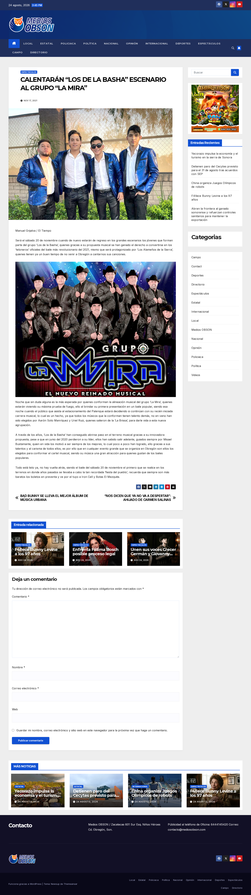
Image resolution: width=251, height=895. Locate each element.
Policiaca (68, 43)
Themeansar (70, 884)
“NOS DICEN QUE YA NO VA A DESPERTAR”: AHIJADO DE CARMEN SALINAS (137, 498)
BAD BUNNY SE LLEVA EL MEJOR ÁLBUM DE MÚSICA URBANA (54, 498)
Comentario (20, 596)
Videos (195, 375)
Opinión (132, 43)
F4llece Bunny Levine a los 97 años (36, 551)
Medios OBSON (201, 329)
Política (89, 43)
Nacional (111, 43)
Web (15, 709)
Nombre (18, 667)
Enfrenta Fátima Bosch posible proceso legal (95, 551)
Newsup (55, 884)
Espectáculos (209, 43)
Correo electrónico (25, 688)
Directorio (39, 52)
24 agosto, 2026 (28, 801)
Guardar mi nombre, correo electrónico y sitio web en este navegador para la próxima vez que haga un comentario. (92, 730)
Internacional (156, 43)
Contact (196, 266)
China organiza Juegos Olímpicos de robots (154, 793)
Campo (17, 52)
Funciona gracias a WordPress (25, 884)
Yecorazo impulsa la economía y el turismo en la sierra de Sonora (37, 795)
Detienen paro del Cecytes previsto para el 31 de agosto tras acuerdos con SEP (214, 170)
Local (28, 43)
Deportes (183, 43)
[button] (233, 48)
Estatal (46, 43)
